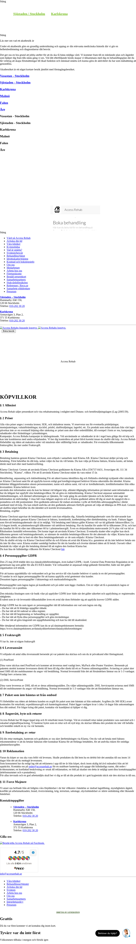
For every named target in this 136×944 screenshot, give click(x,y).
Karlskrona (59, 14)
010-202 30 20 (17, 306)
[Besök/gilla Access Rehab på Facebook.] (22, 843)
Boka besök (8, 331)
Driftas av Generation (68, 912)
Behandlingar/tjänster (18, 884)
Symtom (11, 890)
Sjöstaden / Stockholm (29, 14)
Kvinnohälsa (13, 246)
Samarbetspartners (16, 279)
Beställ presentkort (16, 276)
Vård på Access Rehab (19, 238)
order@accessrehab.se (40, 766)
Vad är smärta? (14, 249)
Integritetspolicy (15, 901)
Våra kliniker (13, 244)
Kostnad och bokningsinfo (20, 261)
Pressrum (11, 291)
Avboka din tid (14, 241)
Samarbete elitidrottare (18, 288)
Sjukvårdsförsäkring (17, 282)
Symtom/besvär (15, 252)
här (62, 549)
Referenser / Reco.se (17, 285)
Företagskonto (14, 273)
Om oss (11, 264)
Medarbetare (13, 267)
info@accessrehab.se (11, 873)
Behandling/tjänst (16, 255)
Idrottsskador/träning (17, 258)
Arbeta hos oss (14, 270)
